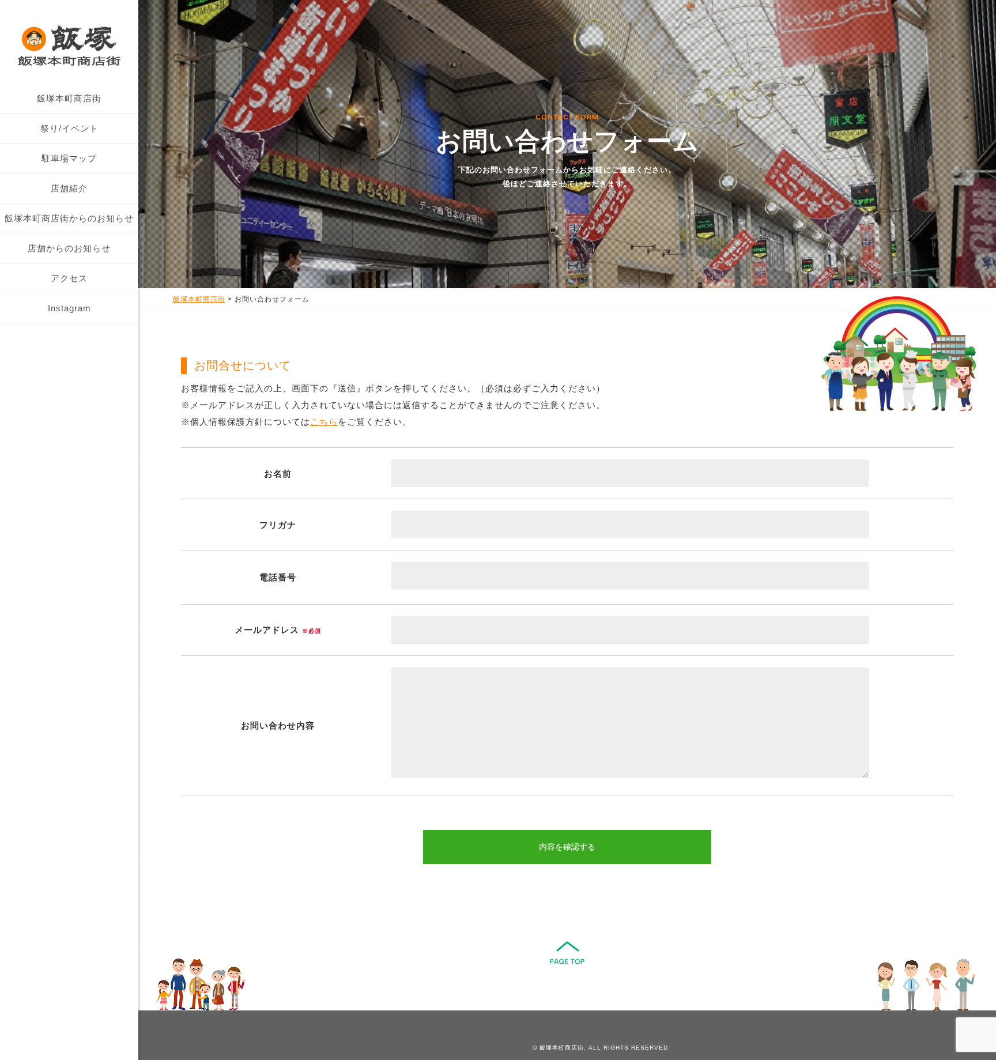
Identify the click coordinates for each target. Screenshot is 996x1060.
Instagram (69, 308)
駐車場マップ (69, 158)
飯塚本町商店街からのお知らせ (69, 218)
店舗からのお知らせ (69, 248)
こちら (324, 422)
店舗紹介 (69, 188)
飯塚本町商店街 (69, 98)
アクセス (69, 278)
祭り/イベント (69, 128)
